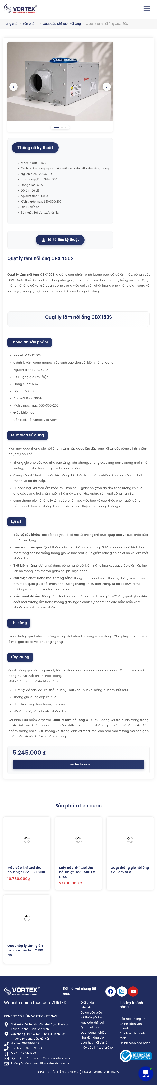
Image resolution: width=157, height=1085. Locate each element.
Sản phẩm (30, 24)
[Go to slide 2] (62, 127)
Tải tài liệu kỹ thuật (63, 240)
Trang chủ (10, 24)
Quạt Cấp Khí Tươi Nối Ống (62, 24)
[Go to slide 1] (56, 127)
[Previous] (13, 87)
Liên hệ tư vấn (78, 764)
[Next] (107, 87)
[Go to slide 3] (65, 127)
